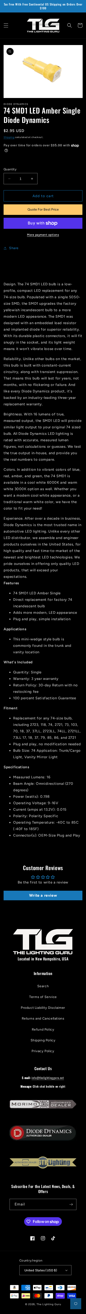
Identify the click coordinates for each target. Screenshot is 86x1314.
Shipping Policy (43, 1040)
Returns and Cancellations (43, 1018)
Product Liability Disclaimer (43, 1008)
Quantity (10, 169)
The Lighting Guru (49, 1304)
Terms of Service (43, 997)
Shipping (9, 137)
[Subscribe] (71, 1204)
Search (43, 986)
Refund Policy (43, 1029)
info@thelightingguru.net (48, 1078)
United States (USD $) (40, 1270)
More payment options (43, 234)
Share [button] (14, 248)
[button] (6, 25)
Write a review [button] (43, 895)
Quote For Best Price (43, 209)
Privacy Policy (43, 1051)
